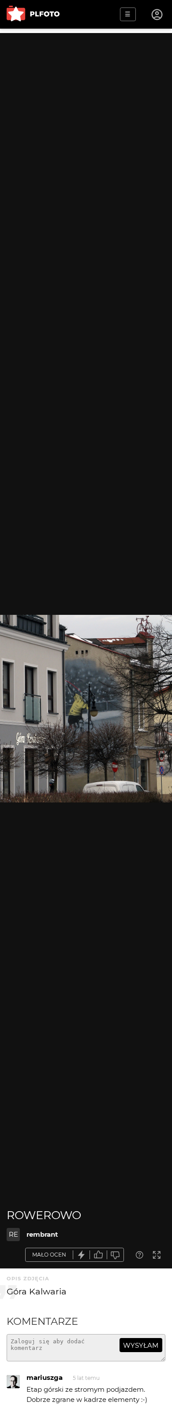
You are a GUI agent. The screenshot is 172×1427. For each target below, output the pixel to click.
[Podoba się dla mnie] (98, 1255)
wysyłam (140, 1345)
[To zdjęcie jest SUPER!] (81, 1255)
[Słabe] (115, 1255)
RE (13, 1234)
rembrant (42, 1234)
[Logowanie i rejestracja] (157, 14)
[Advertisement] (86, 119)
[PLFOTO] (33, 14)
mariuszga (44, 1377)
